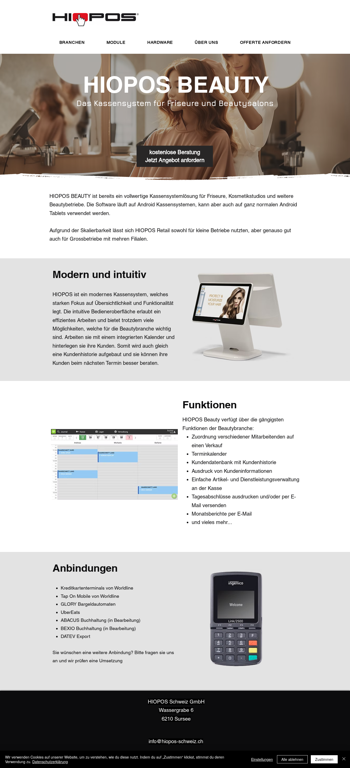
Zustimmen (324, 759)
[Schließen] (344, 759)
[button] (72, 42)
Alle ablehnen (292, 759)
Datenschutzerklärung (50, 761)
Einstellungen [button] (262, 759)
